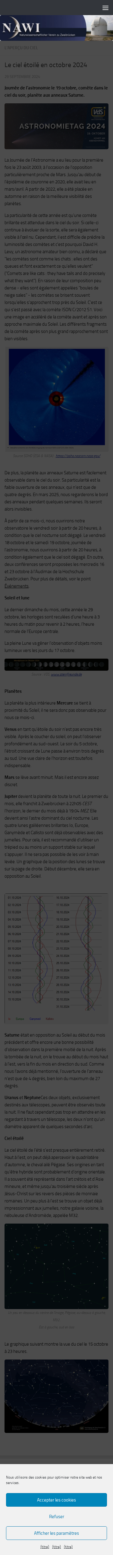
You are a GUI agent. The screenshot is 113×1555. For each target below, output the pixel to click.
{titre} (44, 1547)
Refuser (56, 1516)
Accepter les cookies (56, 1500)
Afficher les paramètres (56, 1533)
